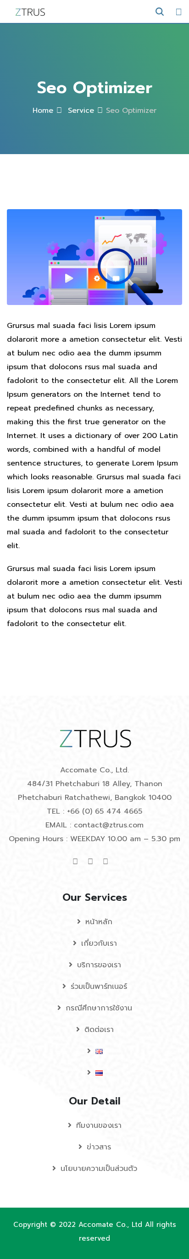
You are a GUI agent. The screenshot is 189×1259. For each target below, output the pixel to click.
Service (79, 110)
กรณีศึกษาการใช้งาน (99, 1008)
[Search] (160, 11)
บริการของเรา (99, 965)
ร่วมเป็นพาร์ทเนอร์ (99, 986)
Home (43, 110)
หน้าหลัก (98, 921)
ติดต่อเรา (99, 1029)
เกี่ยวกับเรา (99, 943)
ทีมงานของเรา (99, 1125)
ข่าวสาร (99, 1147)
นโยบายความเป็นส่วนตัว (99, 1168)
